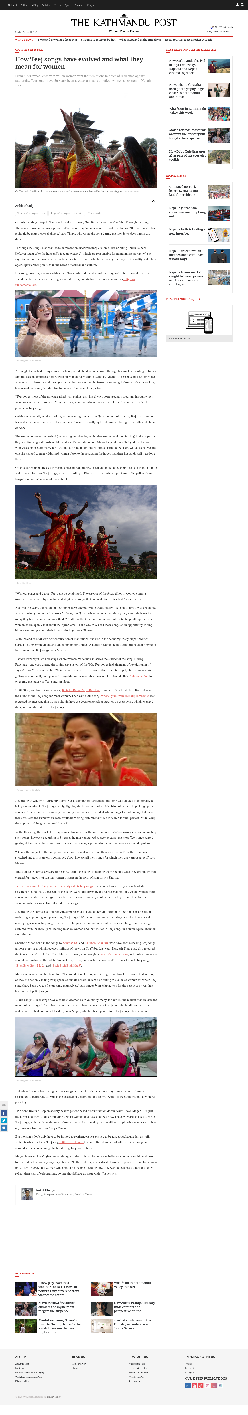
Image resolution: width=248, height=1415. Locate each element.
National (12, 5)
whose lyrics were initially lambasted (125, 695)
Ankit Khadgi (25, 205)
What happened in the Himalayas (140, 39)
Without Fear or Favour (124, 31)
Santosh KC (70, 942)
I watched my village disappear (57, 39)
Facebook (189, 1368)
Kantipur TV (220, 1385)
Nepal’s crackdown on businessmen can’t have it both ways (186, 255)
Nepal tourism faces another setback (188, 39)
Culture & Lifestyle (84, 5)
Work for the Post (136, 1376)
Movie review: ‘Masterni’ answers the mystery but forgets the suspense (187, 134)
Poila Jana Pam (138, 676)
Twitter (188, 1363)
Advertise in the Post (138, 1372)
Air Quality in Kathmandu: (220, 31)
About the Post (22, 1363)
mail (4, 1128)
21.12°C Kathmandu (224, 26)
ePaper (75, 1368)
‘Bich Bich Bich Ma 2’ (30, 965)
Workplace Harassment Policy (29, 1376)
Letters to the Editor (138, 1368)
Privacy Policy (22, 1381)
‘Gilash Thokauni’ (71, 1142)
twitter (4, 1120)
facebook (4, 1113)
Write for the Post (137, 1363)
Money (57, 5)
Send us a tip (134, 1381)
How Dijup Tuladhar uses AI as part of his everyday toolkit (187, 155)
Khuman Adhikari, (97, 942)
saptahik (194, 1385)
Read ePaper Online (179, 338)
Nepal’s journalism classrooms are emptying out (187, 212)
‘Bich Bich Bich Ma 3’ (66, 965)
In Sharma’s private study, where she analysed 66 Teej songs (54, 886)
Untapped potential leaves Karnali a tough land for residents (185, 190)
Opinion (46, 5)
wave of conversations (113, 954)
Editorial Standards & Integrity (29, 1372)
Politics (24, 5)
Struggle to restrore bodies (98, 39)
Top (241, 1387)
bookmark (153, 200)
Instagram (189, 1372)
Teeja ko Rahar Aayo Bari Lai (81, 690)
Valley (35, 5)
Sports (68, 5)
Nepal (201, 1385)
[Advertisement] (86, 1244)
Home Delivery (79, 1363)
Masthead (19, 1368)
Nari (207, 1385)
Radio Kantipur (214, 1385)
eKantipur (188, 1385)
